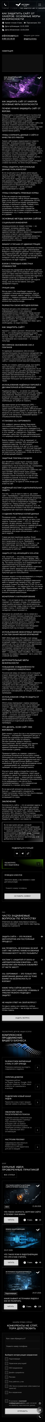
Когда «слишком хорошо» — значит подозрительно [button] (20, 62)
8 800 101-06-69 (8, 39)
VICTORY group (24, 833)
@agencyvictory (30, 39)
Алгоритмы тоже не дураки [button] (12, 68)
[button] (17, 853)
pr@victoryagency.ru (10, 35)
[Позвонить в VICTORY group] (5, 5)
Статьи (14, 8)
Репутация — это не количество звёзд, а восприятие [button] (21, 55)
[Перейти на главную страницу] (22, 5)
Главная (5, 8)
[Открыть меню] (40, 5)
